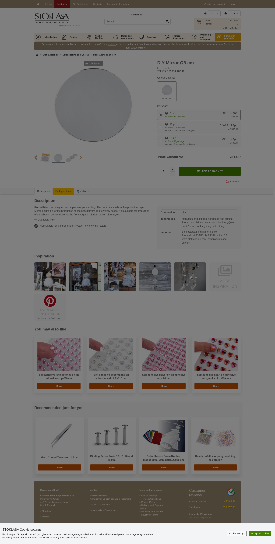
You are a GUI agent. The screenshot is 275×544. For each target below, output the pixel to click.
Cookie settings (237, 533)
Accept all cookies (260, 533)
